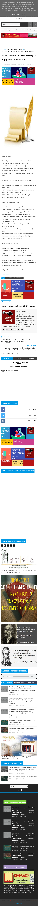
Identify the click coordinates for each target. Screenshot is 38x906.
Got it (24, 14)
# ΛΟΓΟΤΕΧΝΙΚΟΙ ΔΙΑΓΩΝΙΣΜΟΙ (14, 278)
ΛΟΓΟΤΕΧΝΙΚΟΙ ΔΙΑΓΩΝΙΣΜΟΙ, (26, 64)
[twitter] (19, 790)
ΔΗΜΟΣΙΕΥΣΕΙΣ (7, 683)
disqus (19, 358)
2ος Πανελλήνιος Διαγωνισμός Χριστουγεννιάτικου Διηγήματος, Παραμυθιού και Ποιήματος (23, 855)
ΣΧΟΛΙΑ (31, 683)
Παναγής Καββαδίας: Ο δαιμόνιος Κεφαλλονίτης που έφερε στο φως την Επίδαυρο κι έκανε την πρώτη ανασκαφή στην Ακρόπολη (22, 769)
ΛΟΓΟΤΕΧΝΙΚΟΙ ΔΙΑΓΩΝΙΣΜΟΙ (15, 49)
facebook (31, 358)
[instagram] (21, 790)
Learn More (16, 14)
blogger (6, 358)
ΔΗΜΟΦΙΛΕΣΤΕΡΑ (19, 683)
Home (3, 49)
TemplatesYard (17, 901)
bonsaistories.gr (7, 274)
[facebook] (16, 790)
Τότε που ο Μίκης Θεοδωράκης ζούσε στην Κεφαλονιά (23, 776)
